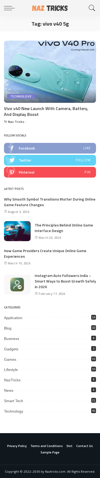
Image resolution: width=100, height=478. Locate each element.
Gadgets (11, 349)
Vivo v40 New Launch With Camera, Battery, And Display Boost (46, 111)
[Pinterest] (50, 172)
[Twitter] (50, 160)
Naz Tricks (16, 121)
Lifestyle (11, 369)
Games (10, 359)
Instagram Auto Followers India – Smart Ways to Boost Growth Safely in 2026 (65, 281)
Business (11, 338)
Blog (7, 328)
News (8, 390)
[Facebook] (50, 148)
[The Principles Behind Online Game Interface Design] (17, 231)
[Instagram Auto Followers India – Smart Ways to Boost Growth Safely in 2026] (17, 285)
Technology (20, 96)
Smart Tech (13, 401)
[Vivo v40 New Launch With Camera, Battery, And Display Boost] (50, 72)
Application (13, 318)
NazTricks (12, 380)
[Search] (90, 8)
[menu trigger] (10, 8)
